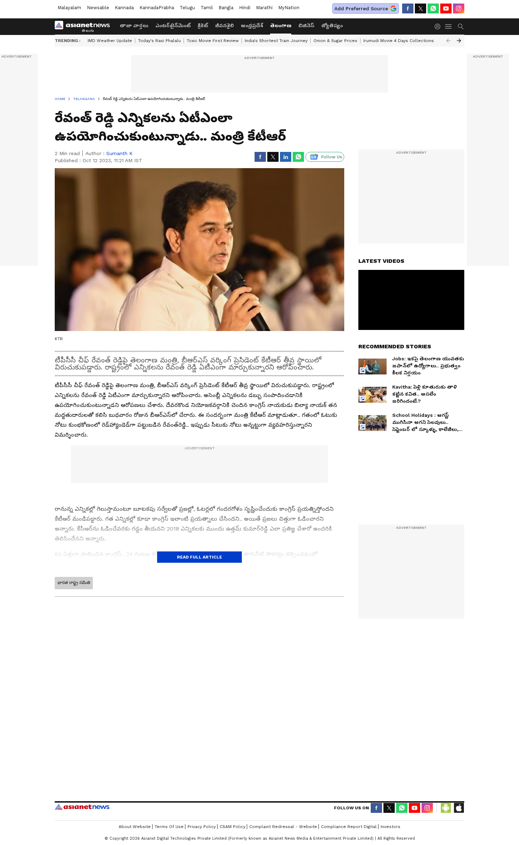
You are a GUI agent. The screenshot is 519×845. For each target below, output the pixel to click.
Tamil (207, 7)
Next (459, 41)
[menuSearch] (461, 26)
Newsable (98, 7)
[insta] (458, 8)
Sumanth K (119, 153)
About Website (135, 826)
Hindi (244, 7)
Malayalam (69, 7)
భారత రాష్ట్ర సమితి (74, 582)
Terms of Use (169, 826)
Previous (448, 41)
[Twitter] (420, 8)
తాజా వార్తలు (134, 25)
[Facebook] (407, 8)
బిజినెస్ (306, 25)
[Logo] (85, 26)
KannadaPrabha (156, 7)
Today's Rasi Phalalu (159, 40)
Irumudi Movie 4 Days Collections (398, 40)
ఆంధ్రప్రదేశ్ (252, 25)
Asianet (82, 807)
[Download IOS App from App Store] (458, 808)
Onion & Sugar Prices (335, 40)
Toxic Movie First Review (213, 40)
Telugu (187, 7)
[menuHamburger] (448, 26)
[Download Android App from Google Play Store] (446, 808)
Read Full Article (199, 557)
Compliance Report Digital (349, 826)
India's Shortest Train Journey (276, 40)
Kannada (124, 7)
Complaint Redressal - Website (283, 826)
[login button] (439, 26)
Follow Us (331, 156)
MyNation (288, 7)
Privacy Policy (201, 826)
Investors (390, 826)
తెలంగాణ (280, 25)
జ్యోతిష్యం (332, 25)
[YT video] (446, 8)
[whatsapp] (433, 8)
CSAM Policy (232, 826)
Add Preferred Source (361, 8)
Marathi (264, 7)
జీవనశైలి (224, 25)
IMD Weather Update (110, 40)
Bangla (226, 7)
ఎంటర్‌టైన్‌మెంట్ (173, 25)
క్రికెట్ (203, 25)
